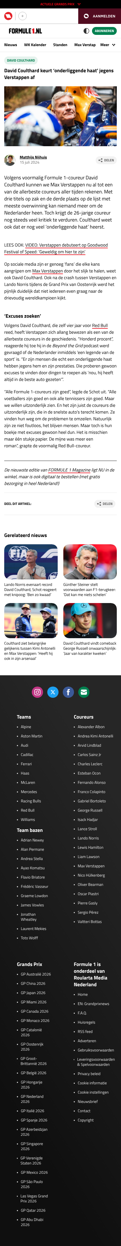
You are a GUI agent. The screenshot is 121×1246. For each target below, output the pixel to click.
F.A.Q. (82, 1013)
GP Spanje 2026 (34, 1120)
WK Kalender (35, 45)
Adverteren (87, 1041)
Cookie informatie (92, 1083)
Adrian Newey (32, 840)
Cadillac (27, 754)
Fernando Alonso (92, 782)
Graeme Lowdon (34, 896)
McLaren (28, 782)
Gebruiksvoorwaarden (96, 1050)
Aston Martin (31, 736)
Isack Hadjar (88, 819)
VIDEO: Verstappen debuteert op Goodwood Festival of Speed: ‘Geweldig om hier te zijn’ (56, 248)
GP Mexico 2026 (34, 1172)
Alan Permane (32, 849)
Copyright (85, 1120)
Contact (84, 1111)
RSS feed (85, 1031)
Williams (28, 819)
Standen (60, 45)
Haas (25, 773)
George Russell (90, 810)
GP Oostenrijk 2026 (32, 1047)
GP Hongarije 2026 (31, 1085)
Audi (24, 745)
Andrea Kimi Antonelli (95, 736)
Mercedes (29, 791)
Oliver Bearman (90, 884)
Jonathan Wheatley (29, 917)
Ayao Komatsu (33, 868)
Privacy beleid (89, 1073)
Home (83, 994)
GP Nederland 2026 (32, 1099)
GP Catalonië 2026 (31, 1033)
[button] (99, 16)
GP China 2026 (33, 983)
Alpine (26, 727)
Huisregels (86, 1022)
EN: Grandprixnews (93, 1003)
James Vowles (32, 905)
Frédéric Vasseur (34, 886)
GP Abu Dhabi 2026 (32, 1222)
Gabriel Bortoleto (92, 801)
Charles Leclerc (90, 764)
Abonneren (104, 30)
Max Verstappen (88, 45)
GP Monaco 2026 (35, 1020)
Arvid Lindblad (89, 745)
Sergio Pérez (88, 912)
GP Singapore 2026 (32, 1146)
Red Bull (100, 325)
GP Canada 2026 (34, 1011)
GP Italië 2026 (32, 1111)
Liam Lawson (88, 856)
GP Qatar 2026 (33, 1210)
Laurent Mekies (33, 928)
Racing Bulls (31, 801)
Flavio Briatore (33, 877)
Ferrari (26, 764)
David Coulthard (21, 60)
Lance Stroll (87, 829)
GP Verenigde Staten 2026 (32, 1161)
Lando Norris (88, 838)
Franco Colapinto (91, 791)
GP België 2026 (33, 1073)
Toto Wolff (29, 938)
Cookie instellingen (93, 1092)
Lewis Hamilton (90, 847)
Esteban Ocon (89, 773)
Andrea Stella (32, 858)
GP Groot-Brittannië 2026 (34, 1061)
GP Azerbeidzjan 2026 (34, 1132)
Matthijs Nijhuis (33, 157)
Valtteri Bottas (90, 921)
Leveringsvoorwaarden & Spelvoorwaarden (96, 1062)
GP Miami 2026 (33, 1002)
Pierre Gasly (87, 903)
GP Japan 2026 (33, 993)
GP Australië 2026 (36, 974)
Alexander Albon (91, 727)
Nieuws (10, 45)
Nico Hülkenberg (91, 875)
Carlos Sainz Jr (89, 754)
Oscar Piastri (88, 894)
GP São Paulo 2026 (32, 1184)
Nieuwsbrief (88, 1101)
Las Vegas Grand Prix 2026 (34, 1199)
